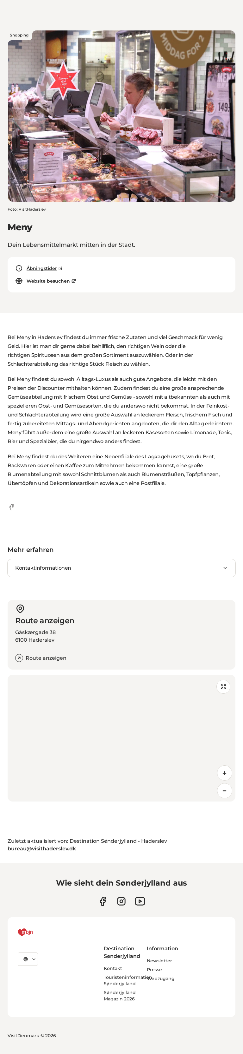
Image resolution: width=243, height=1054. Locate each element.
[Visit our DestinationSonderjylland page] (102, 901)
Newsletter (159, 961)
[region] (121, 738)
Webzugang (161, 978)
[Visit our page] (121, 901)
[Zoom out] (224, 790)
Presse (154, 969)
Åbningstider (42, 268)
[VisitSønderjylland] (37, 932)
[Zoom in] (224, 773)
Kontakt (113, 968)
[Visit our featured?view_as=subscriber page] (140, 901)
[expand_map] (223, 687)
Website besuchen (48, 281)
